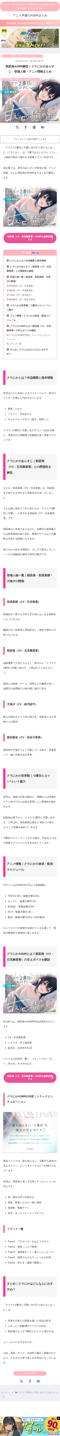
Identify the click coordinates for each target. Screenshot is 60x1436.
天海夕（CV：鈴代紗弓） (21, 295)
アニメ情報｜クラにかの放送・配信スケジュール (28, 318)
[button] (52, 772)
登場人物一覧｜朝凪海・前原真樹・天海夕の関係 (28, 279)
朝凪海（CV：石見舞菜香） (22, 290)
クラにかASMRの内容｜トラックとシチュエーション (28, 337)
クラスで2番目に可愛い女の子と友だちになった (23, 56)
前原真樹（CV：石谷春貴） (22, 286)
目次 (28, 252)
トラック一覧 (15, 344)
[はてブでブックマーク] (43, 127)
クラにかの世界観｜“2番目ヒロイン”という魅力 (29, 307)
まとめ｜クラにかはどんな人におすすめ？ (27, 351)
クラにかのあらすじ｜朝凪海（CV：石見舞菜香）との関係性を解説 (29, 268)
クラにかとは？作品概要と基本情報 (28, 260)
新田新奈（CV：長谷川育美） (23, 299)
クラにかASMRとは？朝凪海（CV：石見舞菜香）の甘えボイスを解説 (29, 328)
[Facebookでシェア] (26, 127)
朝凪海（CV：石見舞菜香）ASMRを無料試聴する (30, 238)
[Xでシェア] (17, 127)
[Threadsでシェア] (34, 127)
